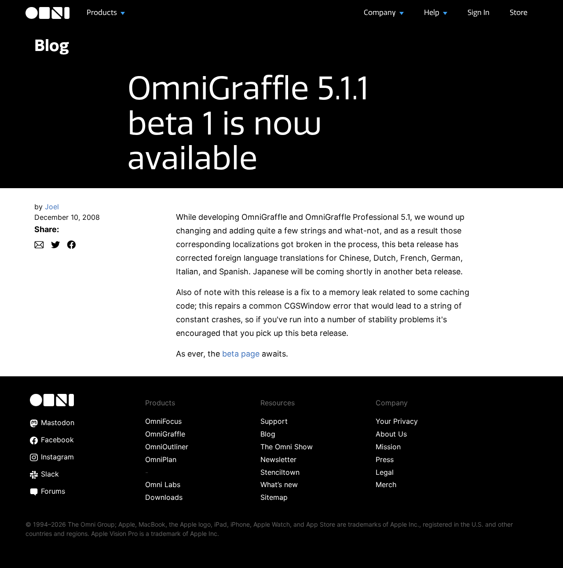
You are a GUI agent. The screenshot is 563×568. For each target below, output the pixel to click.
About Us (391, 434)
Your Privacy (397, 421)
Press (385, 459)
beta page (241, 353)
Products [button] (103, 12)
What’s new (279, 484)
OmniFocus (163, 421)
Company (381, 12)
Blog (51, 45)
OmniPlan (160, 459)
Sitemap (274, 497)
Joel (52, 206)
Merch (386, 484)
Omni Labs (162, 484)
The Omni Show (286, 446)
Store (518, 12)
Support (274, 421)
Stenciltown (280, 472)
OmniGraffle (165, 434)
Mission (388, 446)
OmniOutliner (166, 446)
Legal (385, 472)
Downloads (164, 497)
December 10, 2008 (67, 217)
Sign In (479, 12)
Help (432, 12)
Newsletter (278, 459)
